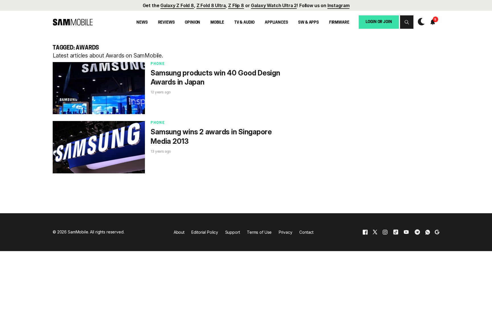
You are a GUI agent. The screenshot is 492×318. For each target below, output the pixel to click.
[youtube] (406, 232)
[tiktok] (396, 232)
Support (232, 232)
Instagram (338, 5)
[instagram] (385, 232)
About (179, 232)
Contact (306, 232)
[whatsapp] (427, 232)
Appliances (276, 22)
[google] (437, 232)
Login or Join (379, 22)
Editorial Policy (204, 232)
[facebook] (365, 232)
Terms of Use (259, 232)
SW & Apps (308, 22)
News (141, 22)
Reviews (166, 22)
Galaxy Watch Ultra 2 (274, 5)
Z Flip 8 (236, 5)
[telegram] (417, 232)
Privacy (285, 232)
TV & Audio (244, 22)
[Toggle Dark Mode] (420, 22)
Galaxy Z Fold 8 (177, 5)
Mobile (217, 22)
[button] (406, 22)
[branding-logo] (73, 22)
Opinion (192, 22)
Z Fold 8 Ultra (211, 5)
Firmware (339, 22)
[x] (375, 232)
